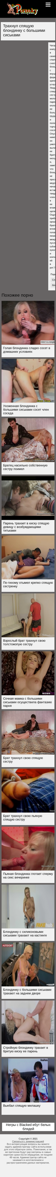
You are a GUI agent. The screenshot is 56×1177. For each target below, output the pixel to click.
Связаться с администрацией (28, 1141)
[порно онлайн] (22, 13)
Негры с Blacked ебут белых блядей (28, 1127)
